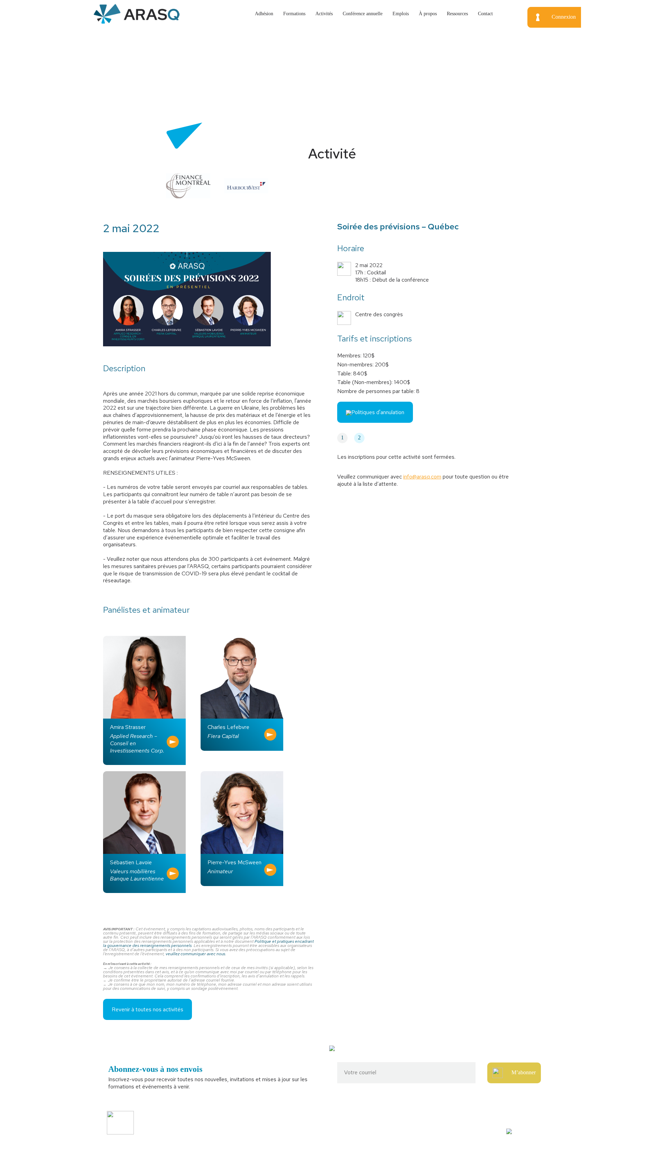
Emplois (401, 13)
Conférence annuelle (362, 13)
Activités (324, 13)
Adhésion (264, 13)
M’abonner (523, 1072)
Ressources (457, 13)
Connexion (564, 17)
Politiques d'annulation (377, 412)
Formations (294, 13)
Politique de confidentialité (248, 1131)
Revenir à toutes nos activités (147, 1009)
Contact (485, 13)
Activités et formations (243, 1119)
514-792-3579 (465, 1119)
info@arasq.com (422, 476)
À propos (428, 13)
